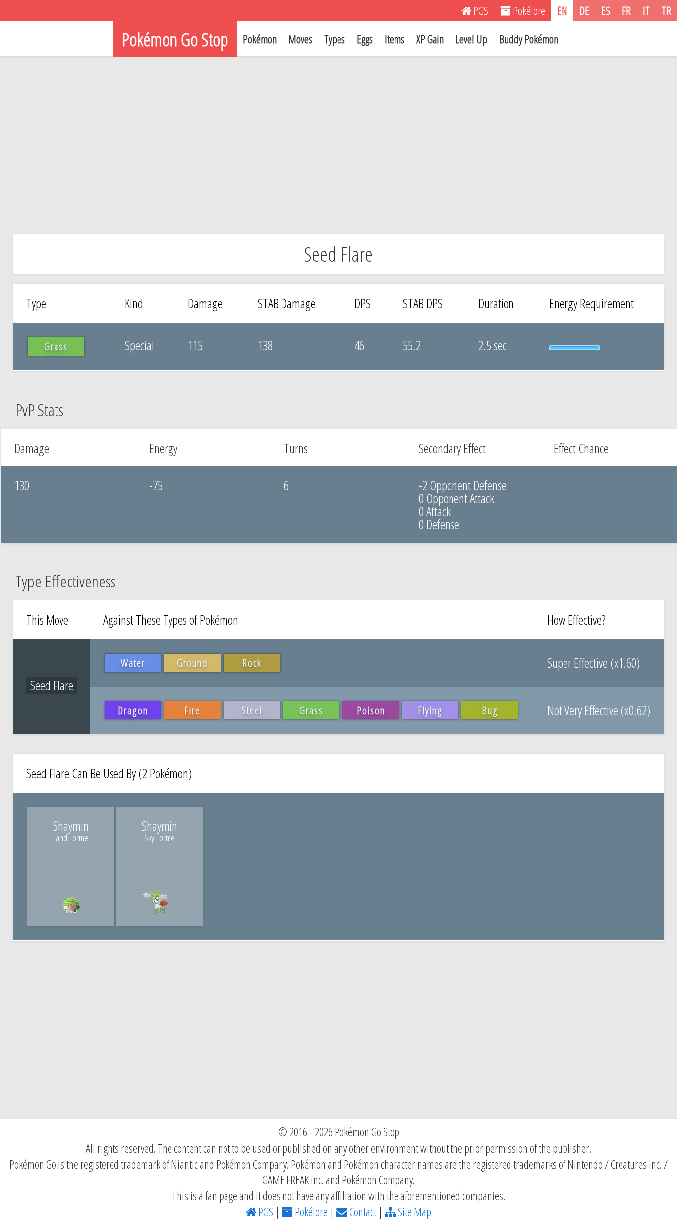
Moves (300, 38)
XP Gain (430, 38)
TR (666, 10)
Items (394, 38)
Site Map (413, 1212)
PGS (264, 1212)
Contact (361, 1212)
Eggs (365, 38)
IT (646, 10)
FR (626, 10)
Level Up (471, 38)
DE (584, 10)
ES (605, 10)
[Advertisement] (338, 145)
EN (562, 10)
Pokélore (310, 1212)
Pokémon (260, 38)
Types (334, 38)
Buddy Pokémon (528, 38)
